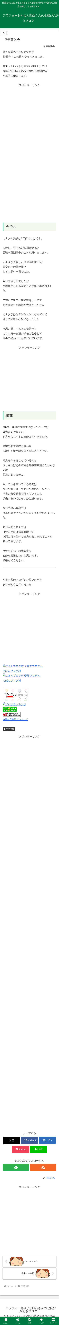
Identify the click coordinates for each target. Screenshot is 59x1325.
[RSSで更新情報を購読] (43, 1167)
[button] (53, 759)
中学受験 (10, 729)
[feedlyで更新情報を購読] (16, 1167)
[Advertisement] (29, 117)
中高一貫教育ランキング (15, 719)
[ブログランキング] (14, 704)
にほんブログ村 (12, 671)
